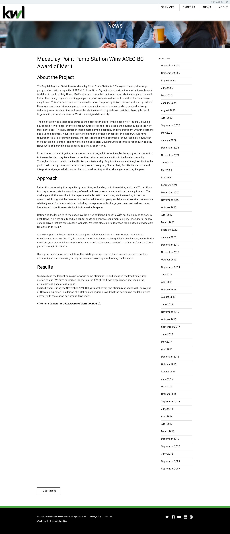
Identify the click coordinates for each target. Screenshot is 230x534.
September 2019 (170, 267)
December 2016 (170, 356)
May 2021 (166, 170)
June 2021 (167, 162)
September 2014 (170, 401)
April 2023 (166, 117)
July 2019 (166, 274)
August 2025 (168, 80)
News (207, 7)
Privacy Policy (95, 517)
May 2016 (166, 386)
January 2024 (168, 102)
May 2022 (166, 132)
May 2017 (166, 341)
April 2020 (166, 214)
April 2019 (166, 282)
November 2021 (170, 155)
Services (168, 7)
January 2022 (168, 140)
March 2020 (167, 222)
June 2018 (167, 304)
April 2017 (166, 349)
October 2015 (168, 394)
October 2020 (168, 207)
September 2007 (170, 468)
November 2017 (170, 311)
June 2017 (167, 334)
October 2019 (168, 259)
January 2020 (168, 237)
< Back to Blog (48, 490)
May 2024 (166, 95)
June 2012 (167, 453)
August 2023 (168, 110)
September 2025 (170, 73)
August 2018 (168, 297)
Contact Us (217, 2)
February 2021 (169, 185)
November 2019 (170, 252)
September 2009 (170, 461)
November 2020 (170, 199)
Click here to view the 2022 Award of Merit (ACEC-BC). (69, 303)
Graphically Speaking (58, 521)
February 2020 (169, 229)
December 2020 (170, 192)
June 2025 (167, 88)
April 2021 (166, 177)
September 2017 (170, 326)
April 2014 (166, 416)
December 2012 (170, 438)
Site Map (108, 517)
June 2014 (167, 408)
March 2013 (167, 431)
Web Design (42, 521)
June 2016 (167, 379)
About (223, 7)
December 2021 (170, 147)
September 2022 (170, 125)
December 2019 (170, 244)
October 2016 (168, 364)
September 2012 (170, 446)
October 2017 (168, 319)
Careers (188, 7)
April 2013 (166, 423)
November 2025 (170, 65)
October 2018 (168, 289)
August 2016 (168, 371)
